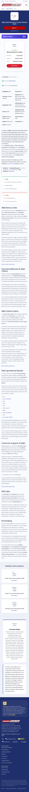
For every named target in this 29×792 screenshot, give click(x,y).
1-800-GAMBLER (11, 714)
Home (2, 8)
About (2, 1)
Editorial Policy (12, 1)
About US (3, 774)
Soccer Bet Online (7, 417)
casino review (11, 163)
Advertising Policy (5, 772)
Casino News (4, 756)
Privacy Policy (4, 767)
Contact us (4, 758)
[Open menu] (26, 5)
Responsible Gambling (6, 747)
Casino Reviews (9, 8)
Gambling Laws (5, 749)
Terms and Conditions (6, 762)
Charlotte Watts (12, 80)
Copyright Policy (5, 760)
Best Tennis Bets (7, 412)
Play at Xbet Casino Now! (8, 264)
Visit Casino (14, 65)
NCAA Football (7, 399)
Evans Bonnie (14, 85)
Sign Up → (14, 28)
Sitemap (3, 754)
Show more (11, 171)
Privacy (3, 788)
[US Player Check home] (11, 5)
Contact (6, 1)
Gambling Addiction (6, 752)
